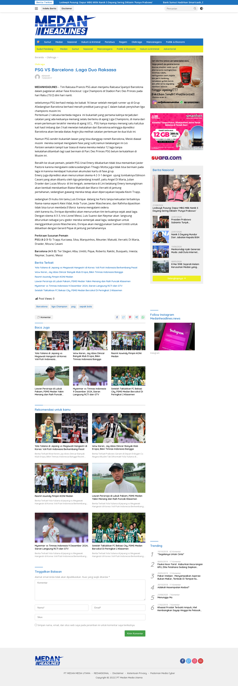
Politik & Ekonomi (175, 42)
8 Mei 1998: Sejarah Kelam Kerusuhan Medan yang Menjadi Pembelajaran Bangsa (185, 266)
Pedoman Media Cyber (162, 673)
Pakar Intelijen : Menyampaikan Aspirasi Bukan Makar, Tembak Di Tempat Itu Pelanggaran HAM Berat (179, 577)
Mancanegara (154, 42)
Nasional (72, 42)
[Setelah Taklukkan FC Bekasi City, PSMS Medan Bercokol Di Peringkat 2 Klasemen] (128, 376)
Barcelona (41, 306)
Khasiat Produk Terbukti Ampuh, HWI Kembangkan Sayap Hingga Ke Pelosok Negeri (179, 609)
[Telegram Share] (136, 317)
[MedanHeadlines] (65, 25)
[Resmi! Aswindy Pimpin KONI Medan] (128, 340)
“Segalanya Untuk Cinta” (171, 554)
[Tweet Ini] (123, 317)
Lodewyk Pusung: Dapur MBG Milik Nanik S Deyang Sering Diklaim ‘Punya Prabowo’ (73, 2)
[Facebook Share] (117, 317)
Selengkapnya (176, 278)
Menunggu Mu (165, 597)
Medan (59, 42)
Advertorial (170, 49)
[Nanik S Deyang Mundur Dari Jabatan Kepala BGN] (161, 237)
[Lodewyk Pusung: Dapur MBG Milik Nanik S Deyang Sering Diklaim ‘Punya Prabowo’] (177, 188)
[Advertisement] (176, 387)
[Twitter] (188, 661)
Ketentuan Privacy (137, 673)
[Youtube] (200, 661)
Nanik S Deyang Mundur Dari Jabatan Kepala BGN (185, 236)
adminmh (46, 75)
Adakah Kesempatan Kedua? (173, 587)
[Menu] (37, 8)
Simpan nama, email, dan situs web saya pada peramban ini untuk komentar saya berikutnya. (86, 625)
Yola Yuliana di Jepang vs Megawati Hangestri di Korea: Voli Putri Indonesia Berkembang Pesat (86, 267)
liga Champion (59, 306)
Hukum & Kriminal (90, 42)
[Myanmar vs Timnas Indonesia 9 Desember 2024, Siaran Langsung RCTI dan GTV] (90, 376)
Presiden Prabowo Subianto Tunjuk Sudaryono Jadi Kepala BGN (184, 221)
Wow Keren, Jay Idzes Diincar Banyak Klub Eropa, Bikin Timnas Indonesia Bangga (79, 272)
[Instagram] (194, 661)
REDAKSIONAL (101, 673)
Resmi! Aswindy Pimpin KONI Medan (54, 276)
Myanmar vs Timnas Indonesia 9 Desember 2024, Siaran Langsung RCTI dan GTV (78, 285)
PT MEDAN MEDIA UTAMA (77, 673)
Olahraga (137, 42)
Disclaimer (67, 8)
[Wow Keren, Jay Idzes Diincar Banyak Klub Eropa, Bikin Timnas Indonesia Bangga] (90, 340)
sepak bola (86, 306)
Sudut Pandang (45, 49)
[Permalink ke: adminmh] (37, 76)
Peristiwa (110, 42)
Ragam (123, 42)
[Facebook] (182, 661)
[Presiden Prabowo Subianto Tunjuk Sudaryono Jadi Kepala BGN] (161, 222)
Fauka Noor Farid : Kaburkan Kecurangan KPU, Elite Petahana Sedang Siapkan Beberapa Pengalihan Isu (180, 566)
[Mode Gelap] (201, 8)
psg (73, 306)
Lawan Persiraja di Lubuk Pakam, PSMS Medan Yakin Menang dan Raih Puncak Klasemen (82, 281)
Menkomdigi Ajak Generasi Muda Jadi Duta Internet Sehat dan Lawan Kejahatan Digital (185, 251)
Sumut (47, 42)
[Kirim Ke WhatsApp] (143, 317)
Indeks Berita (49, 8)
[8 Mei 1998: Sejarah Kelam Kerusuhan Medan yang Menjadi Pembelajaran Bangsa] (161, 266)
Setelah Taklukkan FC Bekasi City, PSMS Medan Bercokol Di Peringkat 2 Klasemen (78, 290)
